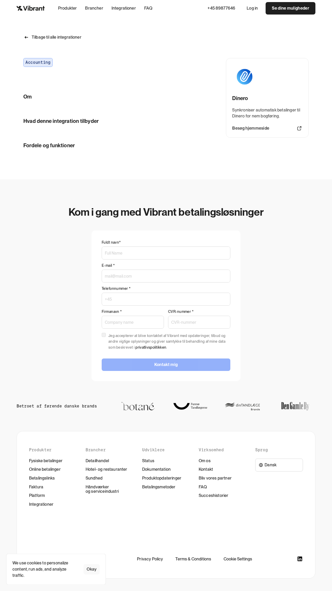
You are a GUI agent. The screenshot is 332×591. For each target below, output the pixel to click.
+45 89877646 (221, 8)
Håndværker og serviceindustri (102, 489)
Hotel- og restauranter (106, 469)
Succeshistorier (213, 495)
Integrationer (41, 504)
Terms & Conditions (193, 559)
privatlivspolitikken (150, 347)
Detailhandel (97, 460)
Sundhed (94, 478)
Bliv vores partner (215, 478)
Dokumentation (156, 469)
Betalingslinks (42, 478)
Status (148, 460)
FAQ (203, 486)
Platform (37, 495)
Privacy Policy (150, 559)
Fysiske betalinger (46, 460)
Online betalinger (45, 469)
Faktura (36, 486)
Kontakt (206, 469)
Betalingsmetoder (159, 486)
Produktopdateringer (161, 478)
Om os (205, 460)
